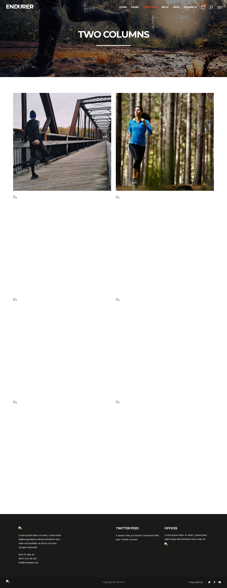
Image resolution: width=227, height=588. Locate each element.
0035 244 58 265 (28, 558)
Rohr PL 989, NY (27, 554)
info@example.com (28, 562)
